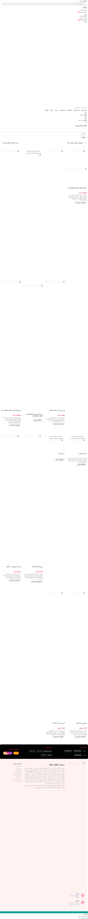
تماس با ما (19, 768)
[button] (80, 202)
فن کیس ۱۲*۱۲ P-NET (59, 723)
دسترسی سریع (17, 763)
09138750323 (78, 755)
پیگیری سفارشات (17, 774)
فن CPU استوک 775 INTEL (13, 566)
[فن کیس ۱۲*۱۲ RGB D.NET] (55, 214)
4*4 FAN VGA (83, 453)
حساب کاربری (18, 766)
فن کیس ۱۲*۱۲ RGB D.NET (57, 410)
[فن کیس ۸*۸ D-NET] (77, 656)
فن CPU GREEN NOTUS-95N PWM (11, 410)
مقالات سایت (18, 781)
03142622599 (77, 751)
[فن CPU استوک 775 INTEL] (11, 500)
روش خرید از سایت (17, 779)
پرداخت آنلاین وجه (17, 772)
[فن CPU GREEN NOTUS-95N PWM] (11, 214)
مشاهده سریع (84, 206)
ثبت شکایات (18, 777)
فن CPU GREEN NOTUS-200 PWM (77, 188)
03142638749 (68, 751)
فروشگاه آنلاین (18, 770)
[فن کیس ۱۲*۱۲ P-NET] (55, 656)
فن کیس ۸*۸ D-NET (81, 723)
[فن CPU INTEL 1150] (33, 500)
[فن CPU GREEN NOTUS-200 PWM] (77, 158)
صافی (83, 137)
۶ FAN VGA (61, 453)
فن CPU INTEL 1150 (37, 566)
